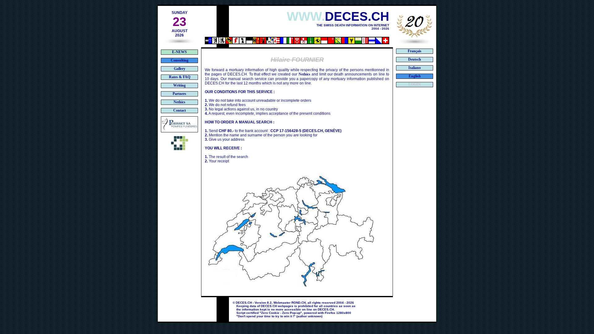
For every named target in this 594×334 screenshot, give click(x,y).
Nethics (304, 74)
